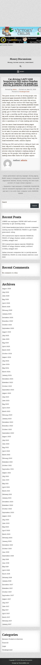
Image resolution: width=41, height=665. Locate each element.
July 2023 (5, 397)
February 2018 (7, 577)
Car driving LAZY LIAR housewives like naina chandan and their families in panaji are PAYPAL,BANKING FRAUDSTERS (20, 82)
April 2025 (6, 346)
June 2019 (5, 552)
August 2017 (6, 599)
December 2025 (7, 318)
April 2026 (6, 303)
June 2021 (5, 480)
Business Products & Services (12, 639)
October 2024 (7, 354)
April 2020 (6, 531)
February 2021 (7, 494)
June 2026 (5, 296)
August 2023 (6, 393)
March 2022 (6, 455)
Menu (22, 71)
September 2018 (8, 556)
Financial (5, 643)
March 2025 (6, 350)
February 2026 (7, 310)
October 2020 (7, 509)
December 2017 (7, 585)
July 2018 (5, 559)
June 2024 (5, 364)
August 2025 (6, 332)
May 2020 (5, 527)
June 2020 (5, 523)
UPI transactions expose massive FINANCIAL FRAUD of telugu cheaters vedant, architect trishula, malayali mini (18, 238)
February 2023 (7, 415)
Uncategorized (24, 91)
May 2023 (5, 404)
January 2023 (6, 419)
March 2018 (6, 574)
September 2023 (8, 390)
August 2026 (6, 289)
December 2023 (7, 379)
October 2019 (7, 549)
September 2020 (8, 512)
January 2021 (6, 498)
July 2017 (5, 603)
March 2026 (6, 307)
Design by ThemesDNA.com (20, 663)
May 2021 (5, 484)
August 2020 (6, 516)
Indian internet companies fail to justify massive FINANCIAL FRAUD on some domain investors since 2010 (20, 254)
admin (15, 89)
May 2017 (5, 610)
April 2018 (6, 570)
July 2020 (5, 520)
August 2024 (6, 357)
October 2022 (7, 429)
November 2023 (7, 382)
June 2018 (5, 563)
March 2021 (6, 491)
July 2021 (5, 476)
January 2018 (6, 581)
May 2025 (5, 343)
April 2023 (6, 408)
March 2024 (6, 372)
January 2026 (6, 314)
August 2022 (6, 437)
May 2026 (5, 299)
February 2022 (7, 458)
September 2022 (8, 433)
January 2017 (6, 624)
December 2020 (7, 502)
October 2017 (7, 592)
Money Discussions (20, 59)
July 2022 (5, 440)
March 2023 (6, 411)
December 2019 (7, 545)
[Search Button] (20, 66)
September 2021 (8, 469)
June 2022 (5, 444)
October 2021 (7, 465)
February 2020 (7, 538)
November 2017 (7, 588)
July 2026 (5, 292)
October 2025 (7, 325)
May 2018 (5, 567)
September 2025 (8, 328)
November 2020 (7, 505)
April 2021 (6, 487)
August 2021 (6, 473)
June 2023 (5, 401)
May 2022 (5, 448)
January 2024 (7, 375)
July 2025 (5, 336)
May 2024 (5, 368)
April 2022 (6, 451)
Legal (4, 646)
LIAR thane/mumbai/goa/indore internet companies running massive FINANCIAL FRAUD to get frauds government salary (20, 229)
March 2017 (6, 617)
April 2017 (6, 614)
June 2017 (5, 606)
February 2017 (7, 621)
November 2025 (7, 321)
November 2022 (7, 426)
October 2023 (7, 386)
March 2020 (6, 534)
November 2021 (7, 462)
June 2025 (5, 339)
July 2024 (5, 361)
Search (4, 202)
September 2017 (8, 595)
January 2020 (7, 541)
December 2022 (7, 422)
